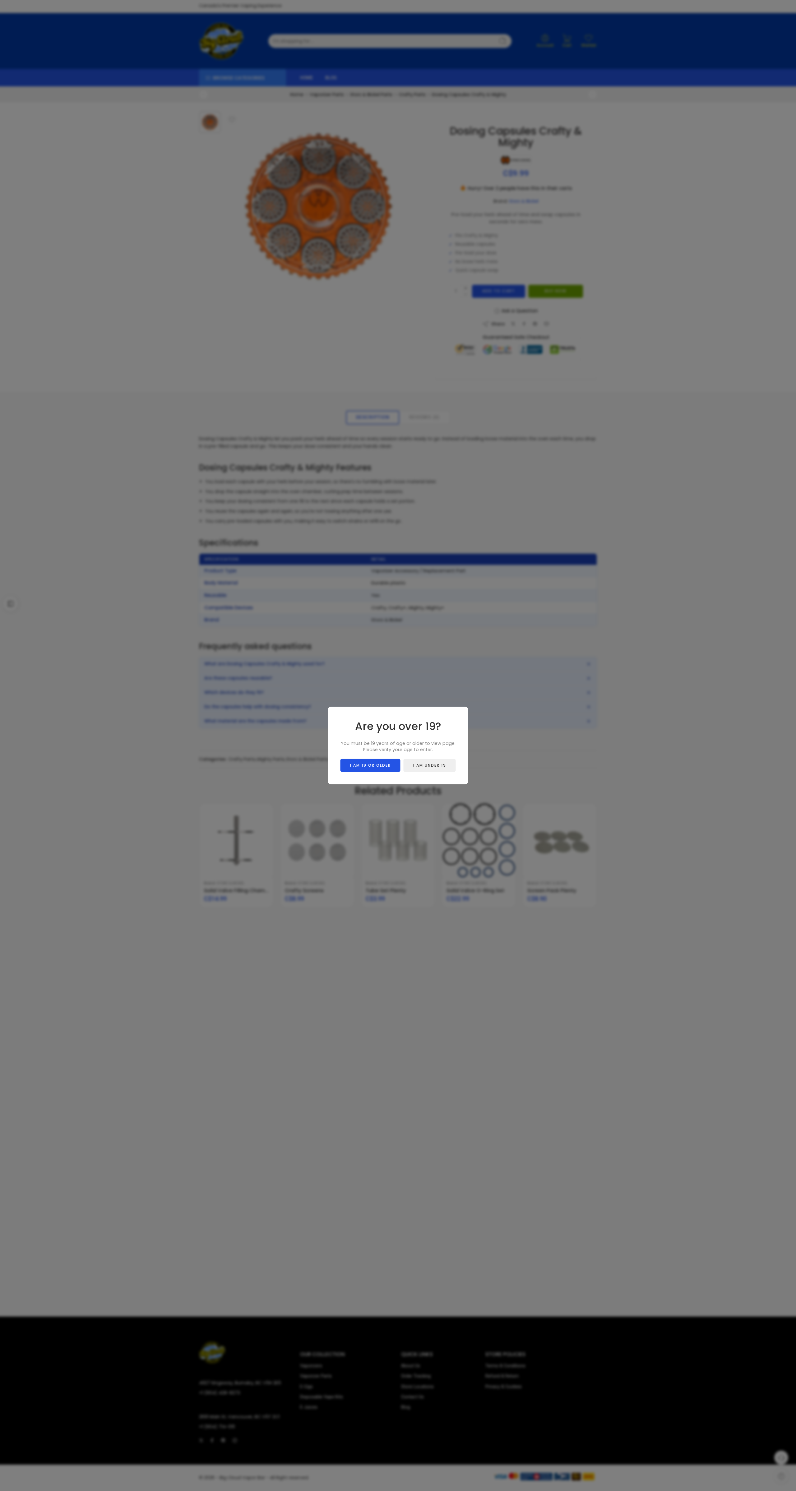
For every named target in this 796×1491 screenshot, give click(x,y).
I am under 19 (429, 765)
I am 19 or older (370, 765)
